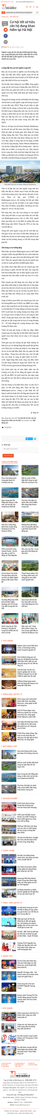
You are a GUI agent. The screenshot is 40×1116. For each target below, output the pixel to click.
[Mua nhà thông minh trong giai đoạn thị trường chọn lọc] (9, 754)
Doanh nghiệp (10, 798)
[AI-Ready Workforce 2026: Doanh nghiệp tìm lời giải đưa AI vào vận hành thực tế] (9, 893)
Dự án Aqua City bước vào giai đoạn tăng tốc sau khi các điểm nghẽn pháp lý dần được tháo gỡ (10, 578)
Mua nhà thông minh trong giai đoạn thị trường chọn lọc (9, 480)
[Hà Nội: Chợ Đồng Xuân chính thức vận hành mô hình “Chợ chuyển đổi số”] (9, 858)
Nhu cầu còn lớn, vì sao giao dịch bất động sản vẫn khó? (30, 551)
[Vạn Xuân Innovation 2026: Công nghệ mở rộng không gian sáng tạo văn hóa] (9, 870)
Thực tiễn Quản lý (12, 903)
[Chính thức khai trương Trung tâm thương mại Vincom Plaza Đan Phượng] (9, 806)
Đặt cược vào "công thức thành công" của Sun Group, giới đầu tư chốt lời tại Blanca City (30, 629)
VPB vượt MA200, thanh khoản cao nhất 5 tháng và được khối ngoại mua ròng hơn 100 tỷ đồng (26, 818)
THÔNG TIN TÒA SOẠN (11, 1111)
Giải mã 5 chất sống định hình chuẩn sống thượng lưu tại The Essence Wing (9, 528)
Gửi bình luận (8, 455)
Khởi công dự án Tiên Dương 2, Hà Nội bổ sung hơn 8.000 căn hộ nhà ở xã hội (10, 629)
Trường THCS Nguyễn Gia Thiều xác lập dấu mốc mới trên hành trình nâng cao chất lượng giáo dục (27, 946)
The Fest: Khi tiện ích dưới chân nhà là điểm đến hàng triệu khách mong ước (29, 504)
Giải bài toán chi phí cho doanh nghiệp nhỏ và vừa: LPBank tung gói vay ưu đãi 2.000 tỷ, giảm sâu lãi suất (27, 673)
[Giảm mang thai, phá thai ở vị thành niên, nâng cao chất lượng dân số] (9, 1016)
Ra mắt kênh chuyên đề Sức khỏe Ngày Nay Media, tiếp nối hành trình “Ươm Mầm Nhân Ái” (27, 1050)
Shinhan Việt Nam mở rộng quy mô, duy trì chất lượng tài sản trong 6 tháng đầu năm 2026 (27, 829)
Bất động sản (10, 746)
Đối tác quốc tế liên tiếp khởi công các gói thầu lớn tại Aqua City (29, 480)
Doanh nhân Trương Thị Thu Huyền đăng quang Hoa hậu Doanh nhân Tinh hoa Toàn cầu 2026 (27, 998)
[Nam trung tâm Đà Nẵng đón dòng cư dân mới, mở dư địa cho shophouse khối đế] (9, 777)
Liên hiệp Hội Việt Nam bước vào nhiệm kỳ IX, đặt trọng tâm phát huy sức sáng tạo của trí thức (27, 725)
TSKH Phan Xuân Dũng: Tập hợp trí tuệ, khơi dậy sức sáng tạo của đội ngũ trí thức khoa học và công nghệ (27, 736)
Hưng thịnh (8, 427)
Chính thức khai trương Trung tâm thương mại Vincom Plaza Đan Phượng (27, 805)
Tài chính (8, 641)
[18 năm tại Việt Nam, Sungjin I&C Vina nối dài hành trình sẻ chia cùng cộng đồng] (9, 841)
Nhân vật (8, 956)
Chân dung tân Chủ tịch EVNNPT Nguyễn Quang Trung (26, 986)
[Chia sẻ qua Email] (6, 42)
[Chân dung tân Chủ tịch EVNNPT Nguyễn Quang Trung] (9, 987)
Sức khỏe (8, 1008)
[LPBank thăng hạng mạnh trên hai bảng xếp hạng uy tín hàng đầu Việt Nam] (9, 684)
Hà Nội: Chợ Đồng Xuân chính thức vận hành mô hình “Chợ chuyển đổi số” (27, 858)
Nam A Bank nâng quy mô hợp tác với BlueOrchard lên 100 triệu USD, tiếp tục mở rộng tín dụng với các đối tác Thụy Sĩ (27, 661)
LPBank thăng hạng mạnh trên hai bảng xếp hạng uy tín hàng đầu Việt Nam (27, 683)
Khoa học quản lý (12, 694)
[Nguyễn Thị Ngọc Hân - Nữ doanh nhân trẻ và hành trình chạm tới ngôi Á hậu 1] (9, 975)
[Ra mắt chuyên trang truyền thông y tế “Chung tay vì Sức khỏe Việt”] (9, 1039)
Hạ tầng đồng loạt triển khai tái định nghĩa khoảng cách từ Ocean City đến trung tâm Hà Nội (10, 604)
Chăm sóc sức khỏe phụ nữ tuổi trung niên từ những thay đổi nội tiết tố (27, 1027)
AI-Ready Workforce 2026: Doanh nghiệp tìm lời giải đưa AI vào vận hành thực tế (27, 892)
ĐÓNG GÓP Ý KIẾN (26, 1111)
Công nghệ (8, 851)
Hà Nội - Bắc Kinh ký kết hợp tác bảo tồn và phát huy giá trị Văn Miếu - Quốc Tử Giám (27, 934)
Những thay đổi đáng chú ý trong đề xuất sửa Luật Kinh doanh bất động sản (30, 528)
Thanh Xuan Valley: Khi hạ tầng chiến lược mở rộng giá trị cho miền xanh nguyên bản (30, 576)
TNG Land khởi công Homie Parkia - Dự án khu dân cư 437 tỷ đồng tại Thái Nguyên (9, 552)
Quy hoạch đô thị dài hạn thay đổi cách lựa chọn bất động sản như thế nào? (30, 603)
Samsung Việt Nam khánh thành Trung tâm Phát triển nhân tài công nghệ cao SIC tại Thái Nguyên (27, 881)
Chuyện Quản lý (20, 1063)
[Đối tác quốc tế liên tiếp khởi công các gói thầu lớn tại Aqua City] (9, 766)
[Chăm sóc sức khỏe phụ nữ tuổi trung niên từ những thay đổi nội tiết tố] (9, 1028)
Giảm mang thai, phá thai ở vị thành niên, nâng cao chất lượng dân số (27, 1015)
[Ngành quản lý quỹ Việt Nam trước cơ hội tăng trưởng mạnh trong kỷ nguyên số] (9, 649)
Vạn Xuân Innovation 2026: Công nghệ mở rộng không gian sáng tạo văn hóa (27, 869)
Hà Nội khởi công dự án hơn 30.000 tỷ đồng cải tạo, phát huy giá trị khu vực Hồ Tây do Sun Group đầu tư (27, 911)
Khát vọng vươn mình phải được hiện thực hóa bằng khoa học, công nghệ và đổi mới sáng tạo (27, 702)
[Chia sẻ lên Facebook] (6, 36)
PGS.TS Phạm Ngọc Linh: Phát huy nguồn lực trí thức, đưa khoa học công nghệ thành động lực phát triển (27, 714)
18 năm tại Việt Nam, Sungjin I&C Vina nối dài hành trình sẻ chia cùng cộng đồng (27, 840)
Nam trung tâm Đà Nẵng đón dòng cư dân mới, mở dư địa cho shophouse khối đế (10, 504)
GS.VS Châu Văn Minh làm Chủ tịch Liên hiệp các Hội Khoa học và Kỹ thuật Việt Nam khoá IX (26, 964)
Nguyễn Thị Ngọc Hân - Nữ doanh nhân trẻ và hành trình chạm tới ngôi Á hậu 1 (27, 974)
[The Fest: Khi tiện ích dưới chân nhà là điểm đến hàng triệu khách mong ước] (9, 788)
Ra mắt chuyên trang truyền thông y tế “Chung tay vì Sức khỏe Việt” (27, 1038)
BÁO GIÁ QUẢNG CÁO (26, 1113)
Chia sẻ (30, 438)
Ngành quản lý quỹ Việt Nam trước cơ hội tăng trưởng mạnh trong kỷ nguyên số (27, 648)
